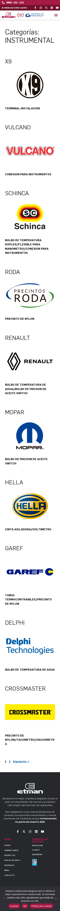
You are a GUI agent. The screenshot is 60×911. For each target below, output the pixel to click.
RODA (12, 271)
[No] (56, 899)
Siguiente (21, 761)
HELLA (14, 482)
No (25, 906)
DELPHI (14, 622)
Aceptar (14, 906)
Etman (7, 845)
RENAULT (17, 337)
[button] (56, 15)
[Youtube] (57, 7)
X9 (8, 61)
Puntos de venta (12, 860)
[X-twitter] (46, 7)
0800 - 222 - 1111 (15, 2)
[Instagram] (41, 7)
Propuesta (9, 865)
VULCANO (18, 127)
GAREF (14, 548)
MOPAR (14, 412)
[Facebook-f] (35, 7)
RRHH (6, 870)
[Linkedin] (51, 7)
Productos (9, 855)
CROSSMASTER (25, 688)
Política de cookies (42, 906)
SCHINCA (17, 193)
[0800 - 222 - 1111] (3, 2)
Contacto (9, 875)
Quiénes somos (11, 850)
